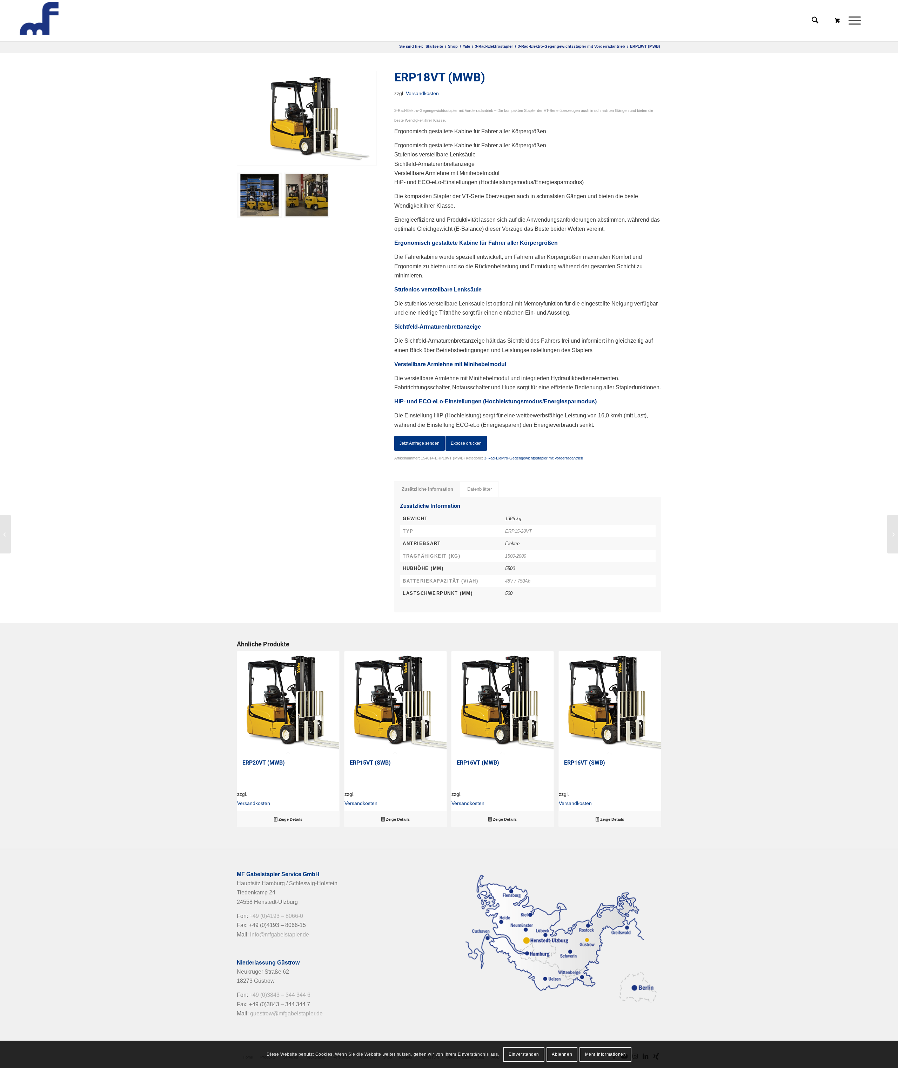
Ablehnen (562, 1054)
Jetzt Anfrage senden (420, 443)
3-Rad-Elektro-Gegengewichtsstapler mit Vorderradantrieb (533, 458)
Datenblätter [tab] (479, 489)
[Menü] (852, 20)
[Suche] (815, 20)
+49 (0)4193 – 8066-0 (276, 916)
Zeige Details (289, 819)
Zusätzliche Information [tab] (427, 489)
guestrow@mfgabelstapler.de (286, 1013)
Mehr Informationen (605, 1054)
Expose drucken (466, 443)
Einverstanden (524, 1054)
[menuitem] (857, 20)
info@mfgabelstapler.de (279, 935)
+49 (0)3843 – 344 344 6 (279, 995)
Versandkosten (422, 93)
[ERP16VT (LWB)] (892, 534)
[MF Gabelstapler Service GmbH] (69, 20)
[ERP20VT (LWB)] (5, 534)
